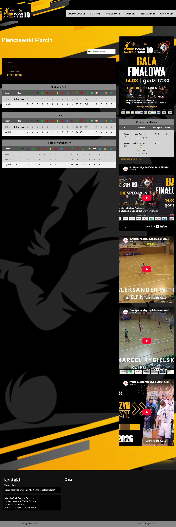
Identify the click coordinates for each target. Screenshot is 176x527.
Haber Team (14, 75)
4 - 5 (157, 143)
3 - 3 (157, 134)
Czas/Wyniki (157, 128)
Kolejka (168, 128)
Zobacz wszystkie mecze (130, 159)
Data (126, 128)
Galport (143, 138)
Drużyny (141, 128)
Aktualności (76, 13)
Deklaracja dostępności (145, 524)
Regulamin (148, 13)
